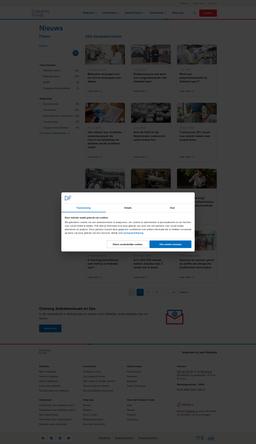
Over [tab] (172, 208)
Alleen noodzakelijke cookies (128, 244)
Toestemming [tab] (83, 208)
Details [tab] (128, 208)
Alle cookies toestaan (170, 244)
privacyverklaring (133, 233)
